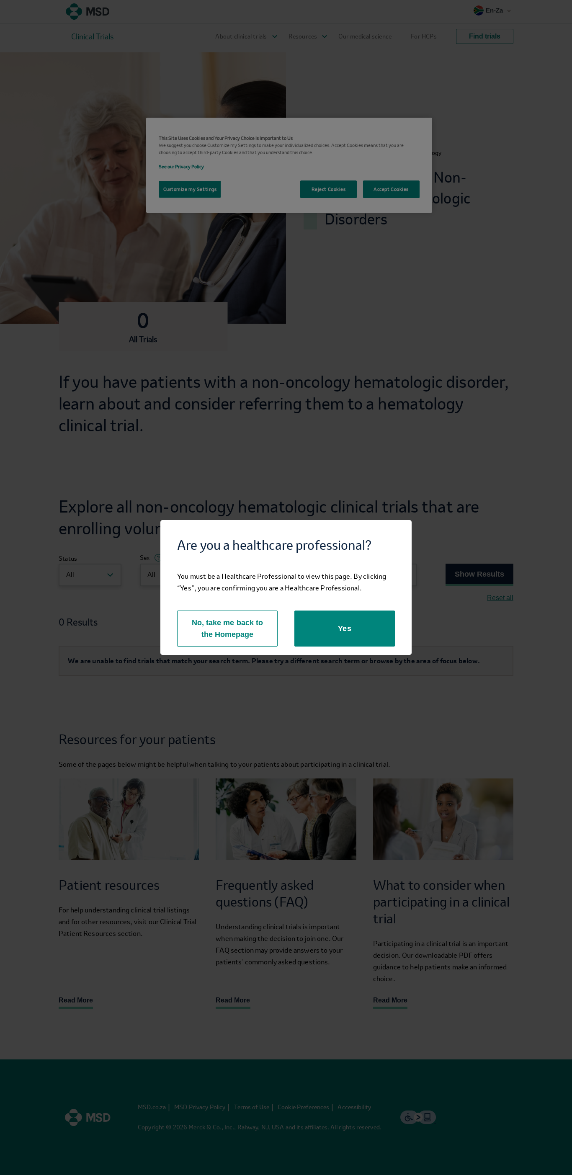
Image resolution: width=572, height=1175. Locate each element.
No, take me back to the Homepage (227, 628)
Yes (344, 628)
